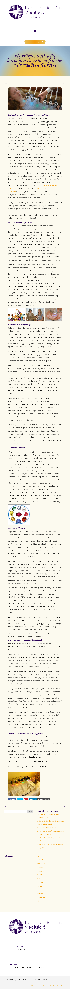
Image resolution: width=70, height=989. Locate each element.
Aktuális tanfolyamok (35, 42)
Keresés (30, 811)
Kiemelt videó (40, 871)
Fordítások (40, 860)
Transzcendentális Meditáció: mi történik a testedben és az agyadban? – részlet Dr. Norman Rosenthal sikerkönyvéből (50, 831)
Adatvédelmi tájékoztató (41, 986)
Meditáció (39, 879)
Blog (38, 856)
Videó (38, 901)
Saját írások (40, 882)
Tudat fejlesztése (41, 897)
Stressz (39, 890)
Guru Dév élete (41, 864)
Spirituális (39, 886)
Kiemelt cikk (40, 867)
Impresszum (58, 986)
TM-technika (40, 894)
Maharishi (39, 875)
